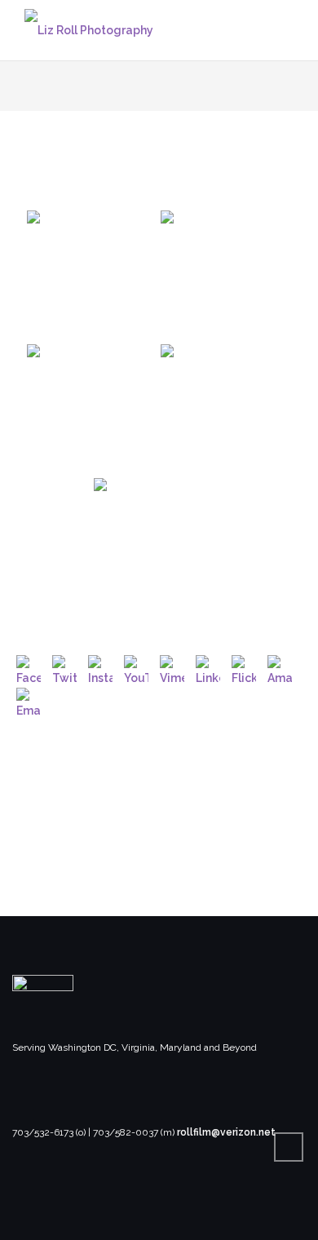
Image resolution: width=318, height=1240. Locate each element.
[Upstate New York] (92, 275)
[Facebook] (28, 667)
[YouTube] (136, 667)
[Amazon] (279, 667)
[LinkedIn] (208, 667)
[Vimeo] (172, 667)
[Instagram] (100, 667)
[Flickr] (244, 667)
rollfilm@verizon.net (226, 1132)
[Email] (28, 700)
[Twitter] (64, 667)
